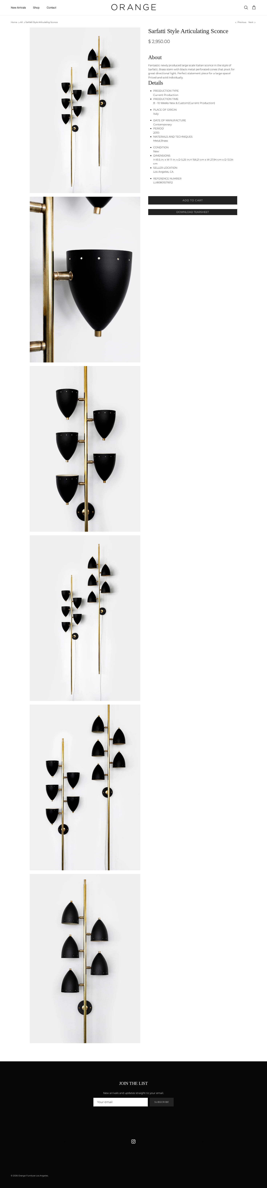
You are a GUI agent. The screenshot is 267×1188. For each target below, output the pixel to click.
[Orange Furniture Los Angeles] (133, 8)
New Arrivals (18, 7)
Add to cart (193, 200)
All (21, 22)
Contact (51, 7)
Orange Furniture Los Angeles (33, 1175)
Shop (36, 7)
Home (14, 22)
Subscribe (161, 1102)
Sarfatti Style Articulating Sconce (42, 22)
